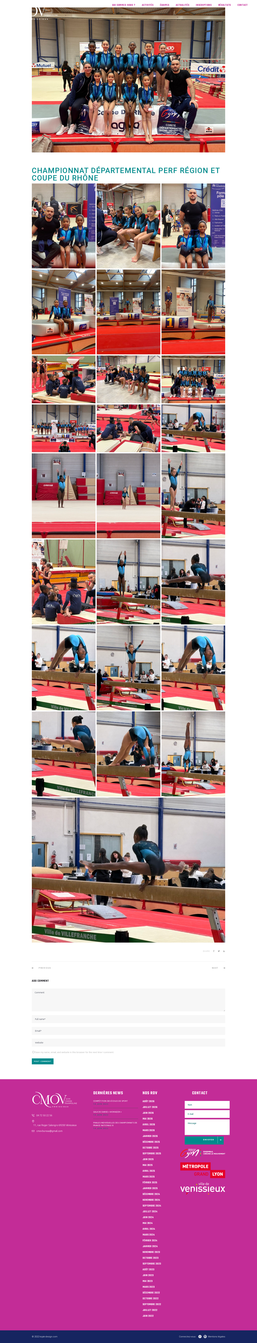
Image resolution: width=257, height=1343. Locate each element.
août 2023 (148, 1270)
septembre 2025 (152, 1154)
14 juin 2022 (101, 1104)
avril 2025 (149, 1171)
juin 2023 (148, 1275)
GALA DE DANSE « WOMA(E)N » (107, 1112)
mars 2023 (149, 1287)
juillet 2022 (150, 1310)
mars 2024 (149, 1235)
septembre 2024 (152, 1206)
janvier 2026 (150, 1136)
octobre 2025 (151, 1148)
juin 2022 (148, 1316)
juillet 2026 (150, 1107)
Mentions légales (216, 1336)
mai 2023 (148, 1281)
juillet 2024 (150, 1212)
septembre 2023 (152, 1264)
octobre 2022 (151, 1299)
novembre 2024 (151, 1200)
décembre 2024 (151, 1194)
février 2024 (150, 1241)
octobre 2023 (151, 1258)
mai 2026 (148, 1119)
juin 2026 (148, 1113)
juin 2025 (148, 1159)
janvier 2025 (150, 1188)
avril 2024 (149, 1229)
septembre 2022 (152, 1304)
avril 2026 (149, 1125)
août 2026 (149, 1101)
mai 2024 (148, 1223)
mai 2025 (148, 1165)
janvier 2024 (150, 1246)
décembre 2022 (151, 1293)
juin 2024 (148, 1217)
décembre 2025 (151, 1142)
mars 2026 (149, 1130)
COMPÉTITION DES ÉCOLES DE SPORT (110, 1101)
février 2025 (150, 1183)
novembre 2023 (151, 1252)
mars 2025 (149, 1177)
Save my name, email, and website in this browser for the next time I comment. (74, 1052)
